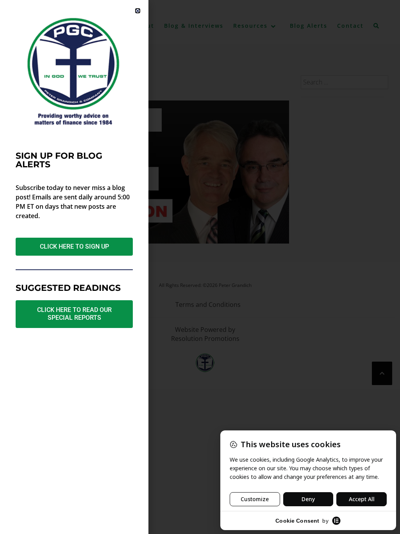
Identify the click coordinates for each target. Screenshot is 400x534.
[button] (138, 11)
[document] (200, 267)
